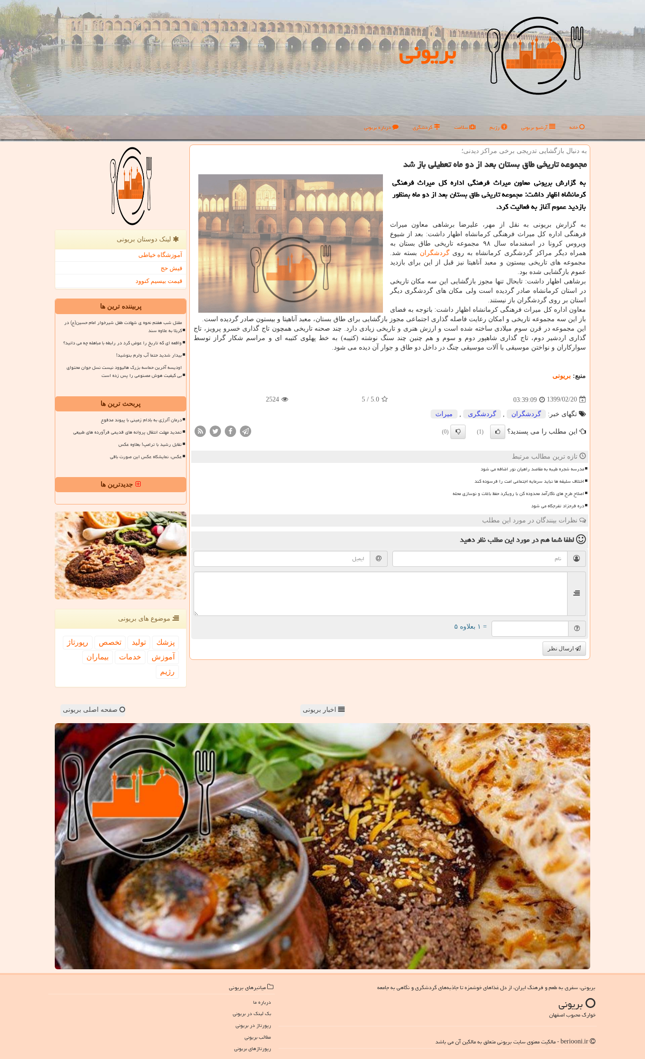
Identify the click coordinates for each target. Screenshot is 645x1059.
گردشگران (435, 252)
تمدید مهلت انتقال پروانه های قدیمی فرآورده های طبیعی (127, 432)
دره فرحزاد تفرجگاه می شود (557, 506)
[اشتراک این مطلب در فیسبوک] (230, 430)
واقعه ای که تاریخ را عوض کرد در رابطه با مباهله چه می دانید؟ (122, 343)
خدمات (130, 657)
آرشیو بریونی (535, 127)
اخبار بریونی (320, 709)
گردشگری (423, 127)
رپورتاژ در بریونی (253, 1025)
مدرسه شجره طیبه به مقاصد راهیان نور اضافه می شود (532, 469)
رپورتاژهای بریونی (252, 1048)
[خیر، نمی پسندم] (458, 432)
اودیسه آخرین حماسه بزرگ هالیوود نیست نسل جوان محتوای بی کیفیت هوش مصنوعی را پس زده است (124, 371)
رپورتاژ (77, 642)
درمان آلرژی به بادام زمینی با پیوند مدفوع (141, 420)
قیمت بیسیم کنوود (159, 280)
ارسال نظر (561, 648)
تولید (139, 642)
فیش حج (171, 268)
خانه (574, 127)
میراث (444, 414)
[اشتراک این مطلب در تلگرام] (245, 430)
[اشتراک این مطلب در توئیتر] (215, 430)
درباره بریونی (378, 127)
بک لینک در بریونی (252, 1013)
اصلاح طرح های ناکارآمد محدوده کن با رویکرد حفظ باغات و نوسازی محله (518, 493)
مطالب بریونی (258, 1037)
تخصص (110, 642)
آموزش (163, 657)
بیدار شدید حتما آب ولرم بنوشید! (149, 355)
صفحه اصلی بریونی (91, 709)
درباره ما (262, 1002)
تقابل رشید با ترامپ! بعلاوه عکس (150, 444)
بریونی (427, 51)
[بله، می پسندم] (497, 432)
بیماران (97, 657)
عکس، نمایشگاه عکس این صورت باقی (146, 456)
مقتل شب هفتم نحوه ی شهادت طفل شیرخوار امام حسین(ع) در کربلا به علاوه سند (123, 326)
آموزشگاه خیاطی (160, 254)
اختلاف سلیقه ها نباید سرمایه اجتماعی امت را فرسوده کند (529, 481)
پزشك (165, 642)
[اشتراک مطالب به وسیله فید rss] (200, 430)
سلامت (461, 127)
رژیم (495, 127)
